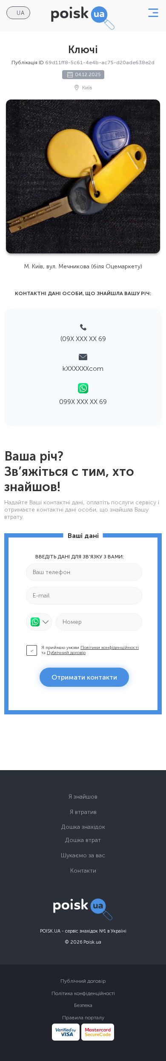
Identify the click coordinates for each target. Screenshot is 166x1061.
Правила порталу (83, 1018)
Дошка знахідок (83, 827)
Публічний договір (66, 652)
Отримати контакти (84, 677)
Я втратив (83, 812)
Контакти (83, 870)
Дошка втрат (83, 840)
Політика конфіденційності (83, 993)
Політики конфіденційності (109, 647)
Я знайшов (83, 796)
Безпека (83, 1005)
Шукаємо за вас (83, 855)
